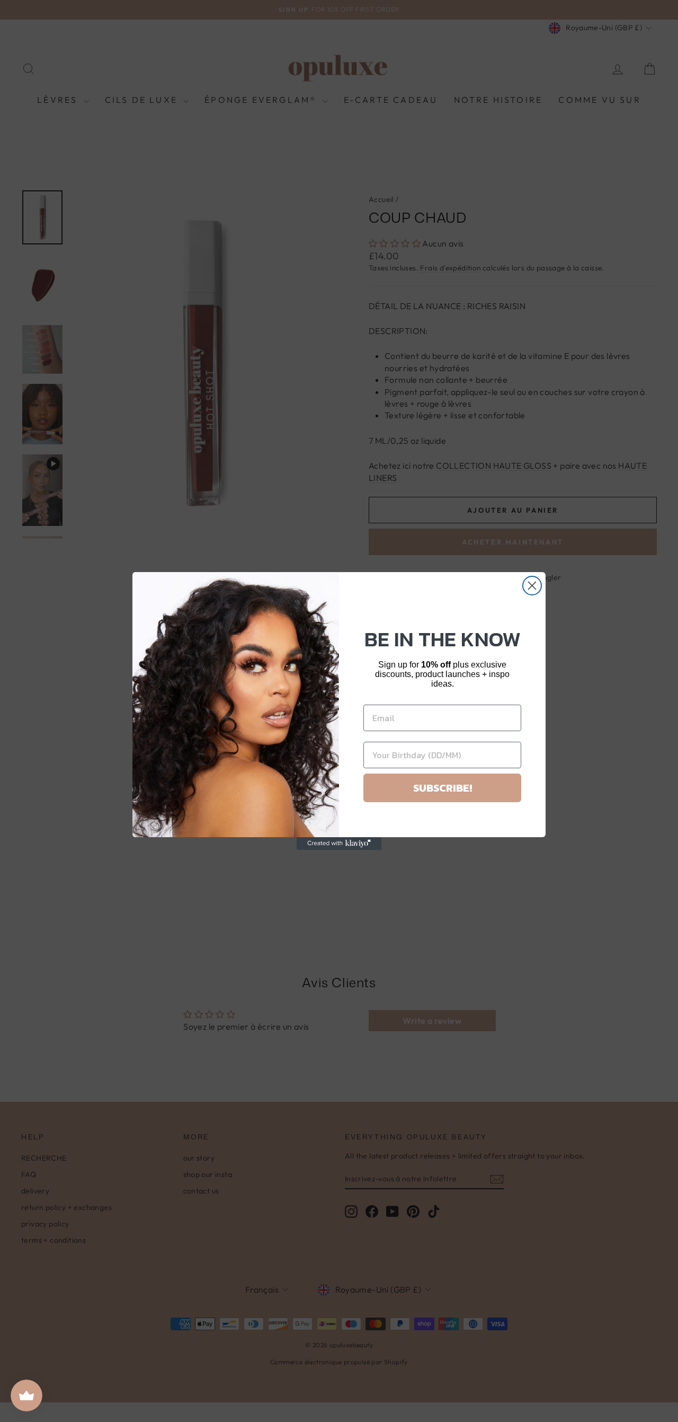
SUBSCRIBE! (442, 788)
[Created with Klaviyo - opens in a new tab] (339, 843)
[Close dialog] (532, 585)
